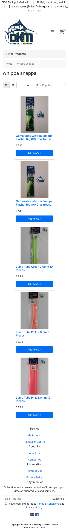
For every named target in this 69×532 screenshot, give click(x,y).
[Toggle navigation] (52, 31)
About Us (34, 453)
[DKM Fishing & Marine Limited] (20, 31)
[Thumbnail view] (6, 85)
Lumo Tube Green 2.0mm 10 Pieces (34, 268)
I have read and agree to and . (35, 505)
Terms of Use (34, 470)
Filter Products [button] (16, 54)
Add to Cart (34, 153)
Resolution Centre (34, 441)
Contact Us (34, 459)
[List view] (13, 85)
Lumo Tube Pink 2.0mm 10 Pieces (33, 333)
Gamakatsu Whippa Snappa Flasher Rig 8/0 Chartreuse (34, 203)
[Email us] (32, 515)
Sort (28, 85)
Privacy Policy (34, 477)
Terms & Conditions (48, 503)
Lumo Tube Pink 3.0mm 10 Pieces (33, 399)
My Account (34, 435)
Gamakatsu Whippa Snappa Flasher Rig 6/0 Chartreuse (34, 137)
